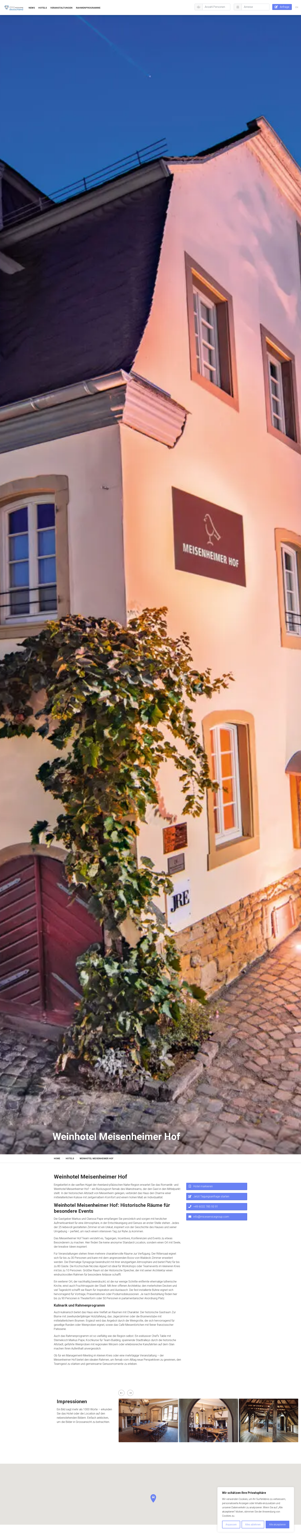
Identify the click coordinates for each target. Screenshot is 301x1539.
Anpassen (231, 1524)
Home (57, 1158)
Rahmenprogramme (88, 7)
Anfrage (284, 7)
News (32, 7)
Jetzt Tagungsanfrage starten (211, 1196)
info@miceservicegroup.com (211, 1216)
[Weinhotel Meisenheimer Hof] (14, 7)
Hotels (42, 7)
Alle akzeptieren (277, 1524)
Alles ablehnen (253, 1524)
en (296, 7)
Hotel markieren (203, 1186)
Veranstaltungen (61, 7)
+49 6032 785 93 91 (205, 1206)
